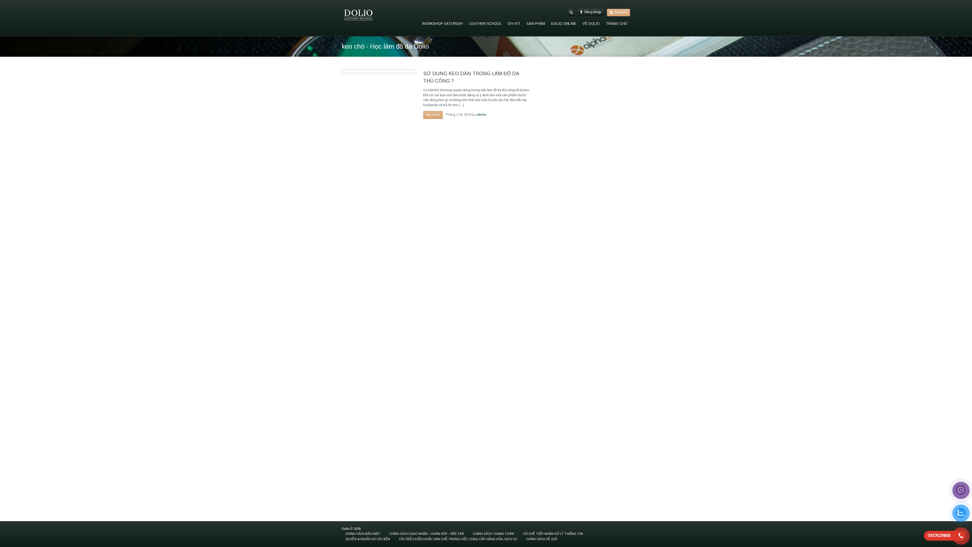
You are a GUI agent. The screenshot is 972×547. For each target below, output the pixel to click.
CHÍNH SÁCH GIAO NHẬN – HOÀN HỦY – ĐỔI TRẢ (426, 534)
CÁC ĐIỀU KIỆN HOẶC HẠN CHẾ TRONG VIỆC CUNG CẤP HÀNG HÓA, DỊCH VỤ (458, 539)
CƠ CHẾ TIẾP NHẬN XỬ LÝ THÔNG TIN (553, 534)
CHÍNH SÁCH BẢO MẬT (363, 534)
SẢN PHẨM (535, 24)
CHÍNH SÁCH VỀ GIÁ (541, 539)
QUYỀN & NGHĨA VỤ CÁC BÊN (368, 539)
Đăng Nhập (592, 12)
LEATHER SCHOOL (485, 24)
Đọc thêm (433, 115)
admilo (481, 115)
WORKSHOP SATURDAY (442, 24)
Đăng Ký (621, 12)
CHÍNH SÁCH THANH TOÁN (493, 534)
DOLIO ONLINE (563, 24)
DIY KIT (514, 24)
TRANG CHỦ (616, 24)
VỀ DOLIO (591, 24)
